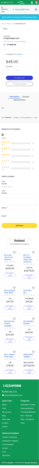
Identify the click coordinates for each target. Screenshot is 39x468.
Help (4, 408)
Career (4, 427)
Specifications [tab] (19, 100)
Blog (4, 416)
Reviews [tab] (26, 97)
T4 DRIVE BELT (29, 298)
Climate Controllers (9, 437)
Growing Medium (27, 408)
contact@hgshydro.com (13, 395)
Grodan (5, 448)
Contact (5, 423)
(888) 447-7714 (8, 2)
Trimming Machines (28, 412)
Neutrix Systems (31, 462)
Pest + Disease (26, 416)
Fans (4, 452)
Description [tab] (14, 97)
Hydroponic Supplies (10, 441)
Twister (6, 36)
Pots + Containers (27, 419)
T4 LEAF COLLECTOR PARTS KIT (9, 265)
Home (3, 24)
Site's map (6, 419)
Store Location (22, 2)
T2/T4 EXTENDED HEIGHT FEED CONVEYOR (29, 267)
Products (9, 24)
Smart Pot (6, 455)
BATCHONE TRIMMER (29, 362)
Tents (23, 423)
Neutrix (10, 462)
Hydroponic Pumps (28, 405)
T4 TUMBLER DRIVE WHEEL (10, 362)
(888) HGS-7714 (10, 391)
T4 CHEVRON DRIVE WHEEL (9, 298)
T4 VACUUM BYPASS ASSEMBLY (10, 331)
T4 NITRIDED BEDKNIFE (29, 329)
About (4, 405)
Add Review (19, 225)
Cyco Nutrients (8, 444)
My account (6, 412)
